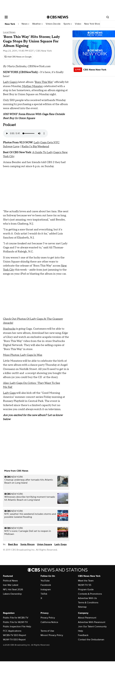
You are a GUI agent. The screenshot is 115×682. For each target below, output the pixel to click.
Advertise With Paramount (91, 622)
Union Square (44, 544)
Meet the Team (86, 580)
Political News (10, 580)
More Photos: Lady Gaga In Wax (22, 355)
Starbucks (9, 329)
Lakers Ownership (12, 594)
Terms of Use (47, 631)
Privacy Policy (48, 617)
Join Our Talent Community (92, 626)
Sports (67, 23)
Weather (36, 23)
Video (78, 23)
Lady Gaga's (10, 82)
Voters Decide (53, 23)
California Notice (49, 622)
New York (10, 23)
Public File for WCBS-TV (15, 617)
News (25, 23)
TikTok (44, 594)
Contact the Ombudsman (91, 639)
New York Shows (93, 23)
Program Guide (86, 589)
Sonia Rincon (27, 544)
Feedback (83, 635)
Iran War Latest (10, 585)
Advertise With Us (87, 598)
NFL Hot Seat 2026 (13, 589)
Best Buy (13, 544)
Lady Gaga (9, 393)
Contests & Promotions (90, 594)
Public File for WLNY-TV (15, 622)
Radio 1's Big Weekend (35, 146)
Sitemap (82, 607)
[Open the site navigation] (22, 17)
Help (80, 631)
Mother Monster (32, 86)
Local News (9, 32)
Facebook (46, 585)
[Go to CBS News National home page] (57, 17)
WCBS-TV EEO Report (14, 635)
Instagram (46, 589)
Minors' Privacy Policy (52, 635)
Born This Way (44, 82)
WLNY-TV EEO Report (14, 639)
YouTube (45, 580)
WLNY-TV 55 (84, 585)
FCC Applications (12, 631)
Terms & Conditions (88, 602)
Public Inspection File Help (17, 626)
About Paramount (87, 617)
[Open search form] (107, 17)
